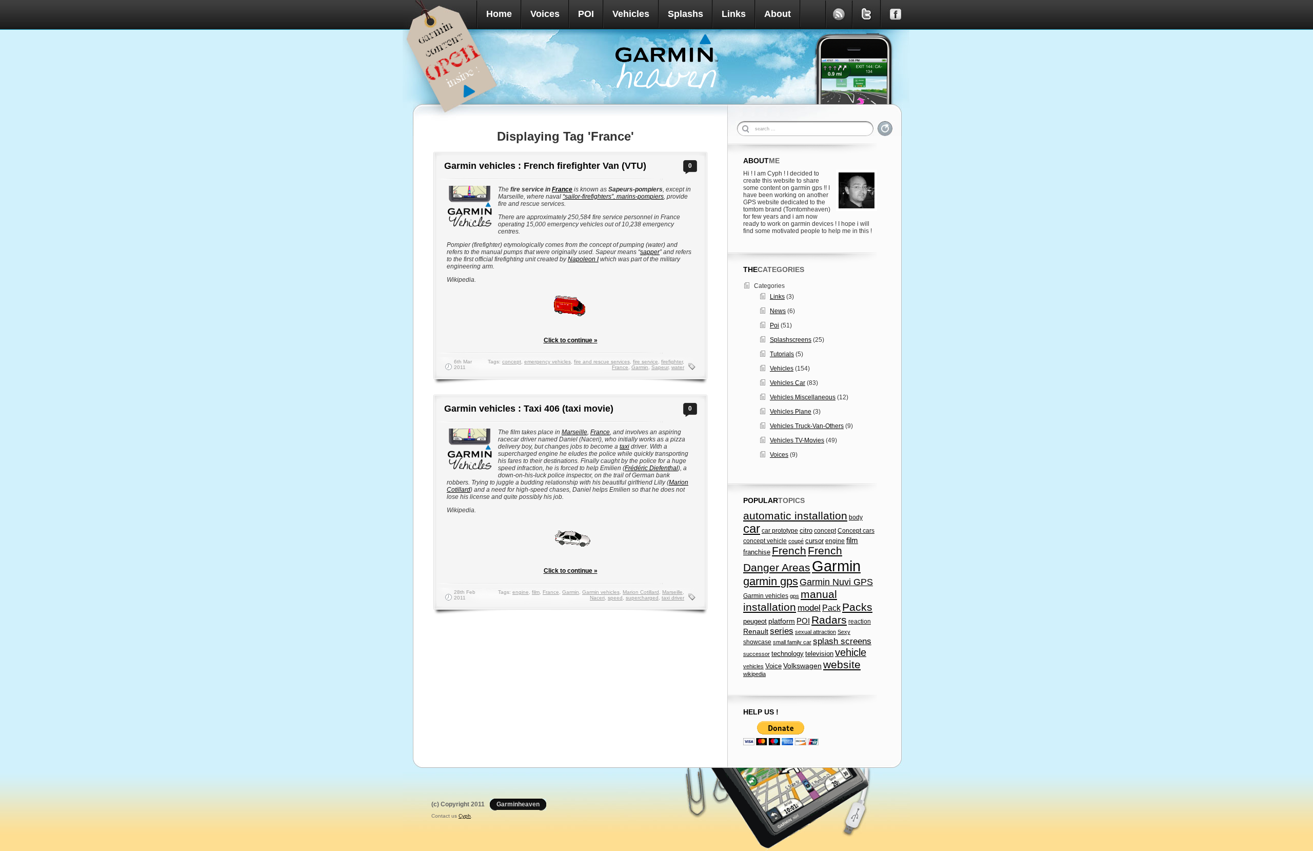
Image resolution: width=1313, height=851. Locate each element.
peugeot (755, 621)
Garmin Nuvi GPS (836, 582)
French (789, 551)
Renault (755, 631)
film (536, 592)
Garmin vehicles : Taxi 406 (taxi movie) (528, 408)
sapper (650, 252)
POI (586, 14)
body (856, 517)
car (751, 528)
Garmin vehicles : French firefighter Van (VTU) (545, 166)
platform (781, 621)
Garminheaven (518, 804)
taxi (624, 446)
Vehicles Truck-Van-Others (807, 426)
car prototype (780, 530)
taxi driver (673, 598)
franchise (756, 552)
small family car (792, 642)
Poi (774, 325)
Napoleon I (583, 259)
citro (806, 530)
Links (734, 14)
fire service (645, 361)
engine (520, 592)
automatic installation (795, 515)
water (677, 367)
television (819, 653)
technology (787, 653)
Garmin (639, 367)
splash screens (842, 641)
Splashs (685, 14)
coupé (796, 541)
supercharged (642, 598)
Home (499, 14)
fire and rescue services (602, 361)
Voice (773, 666)
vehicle (850, 652)
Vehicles (630, 14)
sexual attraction (815, 632)
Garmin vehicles (601, 592)
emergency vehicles (547, 361)
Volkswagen (802, 666)
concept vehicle (765, 541)
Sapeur (659, 367)
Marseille (574, 432)
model (809, 607)
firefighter (672, 361)
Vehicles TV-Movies (797, 440)
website (842, 664)
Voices (545, 14)
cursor (814, 541)
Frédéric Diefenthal (651, 468)
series (781, 631)
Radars (829, 620)
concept (511, 361)
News (778, 311)
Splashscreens (790, 339)
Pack (831, 607)
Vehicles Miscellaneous (802, 397)
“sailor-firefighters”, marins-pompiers (613, 196)
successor (756, 654)
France (562, 189)
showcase (757, 642)
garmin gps (770, 581)
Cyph (465, 816)
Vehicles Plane (790, 411)
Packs (857, 607)
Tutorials (782, 354)
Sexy (844, 632)
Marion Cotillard (641, 592)
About (777, 14)
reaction (859, 621)
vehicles (753, 666)
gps (794, 596)
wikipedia (754, 674)
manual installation (790, 600)
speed (615, 598)
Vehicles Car (787, 382)
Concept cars (856, 530)
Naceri (597, 598)
